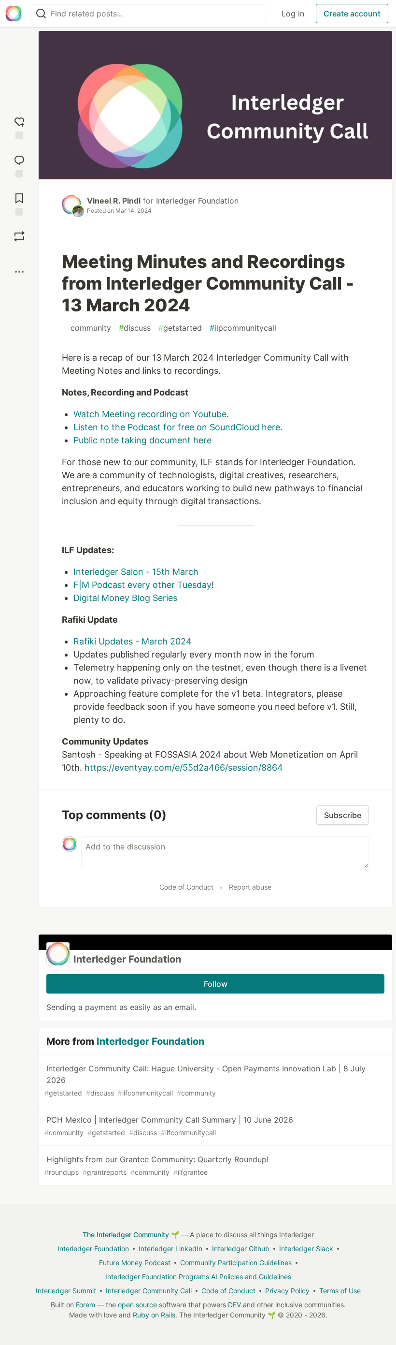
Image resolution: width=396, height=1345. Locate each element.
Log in (293, 13)
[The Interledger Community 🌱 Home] (13, 13)
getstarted (180, 328)
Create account (352, 13)
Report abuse (250, 887)
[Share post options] (19, 271)
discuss (135, 328)
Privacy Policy (287, 1291)
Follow (215, 984)
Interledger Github (240, 1248)
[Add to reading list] (19, 203)
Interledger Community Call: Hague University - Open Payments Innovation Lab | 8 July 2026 (205, 1080)
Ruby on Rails (154, 1315)
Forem (85, 1305)
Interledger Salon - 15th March (135, 572)
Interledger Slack (306, 1248)
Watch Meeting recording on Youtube (149, 414)
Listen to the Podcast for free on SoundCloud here (176, 427)
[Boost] (19, 236)
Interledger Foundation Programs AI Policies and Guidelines (198, 1276)
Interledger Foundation (197, 200)
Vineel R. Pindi (114, 200)
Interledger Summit (66, 1291)
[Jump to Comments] (19, 165)
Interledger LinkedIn (170, 1248)
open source (137, 1305)
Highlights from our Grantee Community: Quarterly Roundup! (156, 1165)
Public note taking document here (142, 440)
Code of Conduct (186, 887)
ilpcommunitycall (243, 328)
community (88, 328)
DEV (234, 1305)
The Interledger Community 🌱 (131, 1234)
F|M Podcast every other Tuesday (142, 585)
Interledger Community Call (149, 1291)
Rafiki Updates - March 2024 (132, 641)
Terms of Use (340, 1291)
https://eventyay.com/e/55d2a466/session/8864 (184, 767)
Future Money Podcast (134, 1262)
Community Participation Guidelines (236, 1262)
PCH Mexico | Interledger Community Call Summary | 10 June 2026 (168, 1126)
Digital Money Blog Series (125, 598)
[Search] (41, 14)
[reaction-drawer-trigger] (19, 127)
